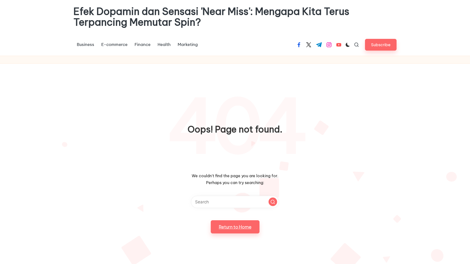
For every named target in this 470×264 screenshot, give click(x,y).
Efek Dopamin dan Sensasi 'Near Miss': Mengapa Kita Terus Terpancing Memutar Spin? (211, 17)
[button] (381, 44)
